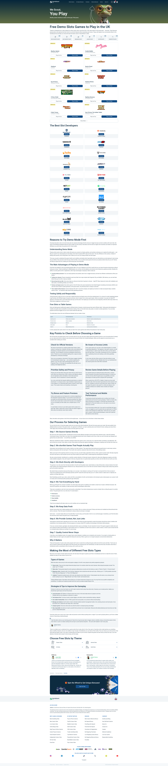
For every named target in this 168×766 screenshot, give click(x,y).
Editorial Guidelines (106, 732)
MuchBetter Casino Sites (73, 739)
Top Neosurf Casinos (72, 734)
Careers (104, 729)
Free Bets (87, 739)
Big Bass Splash (55, 51)
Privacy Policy (52, 764)
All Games (67, 134)
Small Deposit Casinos (55, 734)
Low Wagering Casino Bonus (91, 734)
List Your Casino (106, 734)
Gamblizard (52, 673)
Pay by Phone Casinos (72, 718)
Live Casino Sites (54, 724)
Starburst (53, 66)
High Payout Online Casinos (56, 729)
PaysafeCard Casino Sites (73, 737)
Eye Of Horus (54, 81)
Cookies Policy (66, 764)
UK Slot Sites (53, 739)
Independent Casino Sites (56, 737)
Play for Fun (59, 55)
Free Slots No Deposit (90, 726)
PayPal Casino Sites (72, 721)
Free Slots (52, 742)
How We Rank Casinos (107, 721)
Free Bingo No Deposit (90, 724)
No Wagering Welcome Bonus (92, 737)
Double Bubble (89, 51)
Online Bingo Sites (54, 726)
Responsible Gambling (107, 737)
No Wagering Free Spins (90, 732)
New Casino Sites (54, 721)
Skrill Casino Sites (71, 726)
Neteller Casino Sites (72, 724)
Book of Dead (88, 66)
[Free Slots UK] (116, 699)
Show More (83, 120)
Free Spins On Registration (91, 729)
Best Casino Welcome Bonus (91, 718)
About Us (104, 724)
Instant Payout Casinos (55, 732)
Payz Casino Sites (71, 742)
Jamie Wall (58, 657)
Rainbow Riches (89, 81)
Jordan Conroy (94, 657)
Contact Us (104, 726)
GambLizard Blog (106, 718)
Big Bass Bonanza (90, 97)
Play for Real (75, 55)
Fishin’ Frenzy (54, 112)
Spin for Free (82, 686)
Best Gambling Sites (54, 718)
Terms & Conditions (59, 764)
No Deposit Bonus (89, 721)
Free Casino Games (58, 673)
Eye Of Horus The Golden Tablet (93, 112)
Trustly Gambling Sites (72, 732)
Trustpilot (84, 760)
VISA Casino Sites (71, 729)
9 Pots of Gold (54, 97)
